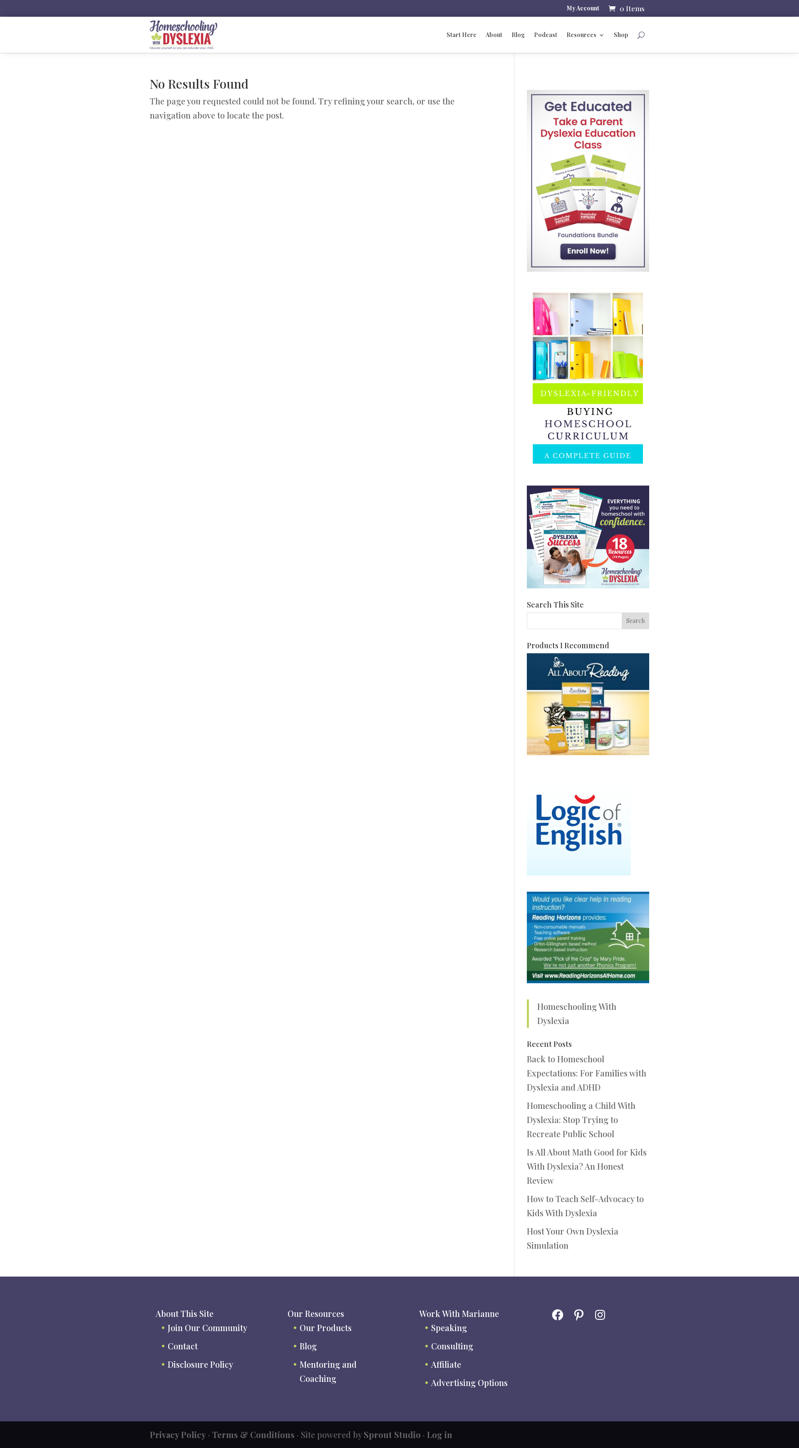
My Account (583, 8)
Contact (183, 1345)
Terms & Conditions (253, 1434)
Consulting (452, 1345)
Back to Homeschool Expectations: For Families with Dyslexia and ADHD (586, 1073)
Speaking (449, 1327)
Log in (439, 1434)
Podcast (545, 35)
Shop (621, 35)
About (494, 35)
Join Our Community (207, 1327)
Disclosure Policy (200, 1364)
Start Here (461, 35)
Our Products (326, 1327)
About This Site (184, 1313)
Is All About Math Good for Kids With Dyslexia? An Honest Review (587, 1166)
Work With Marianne (459, 1313)
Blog (518, 35)
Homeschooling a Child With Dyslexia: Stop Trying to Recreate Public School (581, 1119)
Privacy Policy (178, 1434)
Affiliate (446, 1364)
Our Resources (316, 1313)
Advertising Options (469, 1382)
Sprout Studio (392, 1434)
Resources (581, 35)
